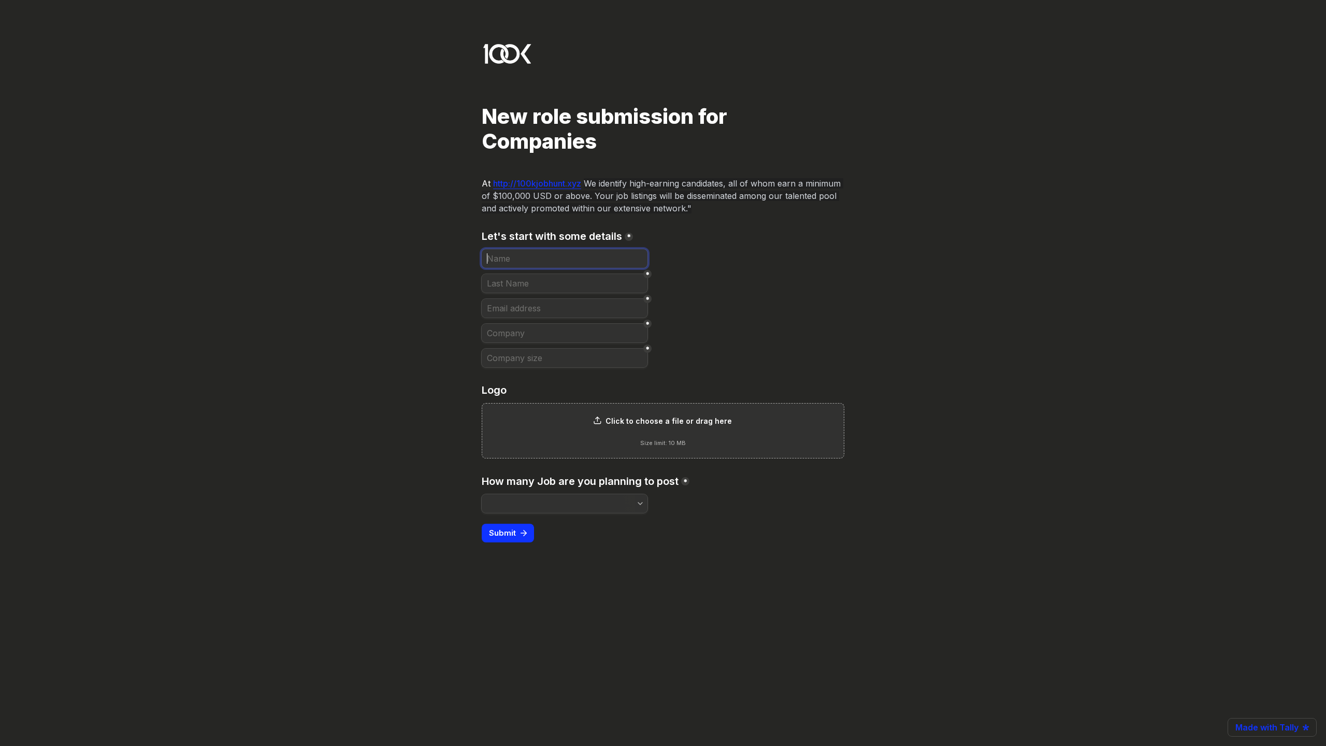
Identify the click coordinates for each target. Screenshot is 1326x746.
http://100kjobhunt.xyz (537, 183)
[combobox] (564, 503)
